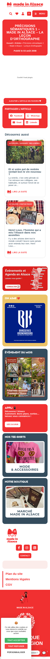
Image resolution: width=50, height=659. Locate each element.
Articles (18, 43)
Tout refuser (16, 646)
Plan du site (14, 573)
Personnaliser (16, 652)
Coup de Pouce (26, 204)
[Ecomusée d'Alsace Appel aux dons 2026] (25, 396)
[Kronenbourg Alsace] (25, 342)
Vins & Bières (34, 143)
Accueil (9, 43)
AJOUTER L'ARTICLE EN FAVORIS (24, 101)
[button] (16, 116)
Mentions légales (18, 579)
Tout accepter (16, 640)
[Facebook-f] (19, 548)
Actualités (13, 143)
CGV (9, 584)
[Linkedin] (35, 548)
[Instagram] (27, 548)
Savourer (24, 143)
